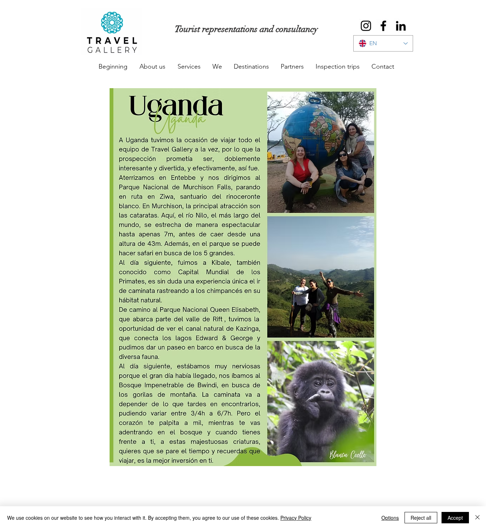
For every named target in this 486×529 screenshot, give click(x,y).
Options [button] (390, 517)
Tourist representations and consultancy (246, 28)
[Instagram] (366, 26)
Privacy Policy (295, 517)
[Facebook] (383, 26)
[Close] (477, 517)
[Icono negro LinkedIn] (401, 26)
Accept (455, 517)
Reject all (421, 517)
